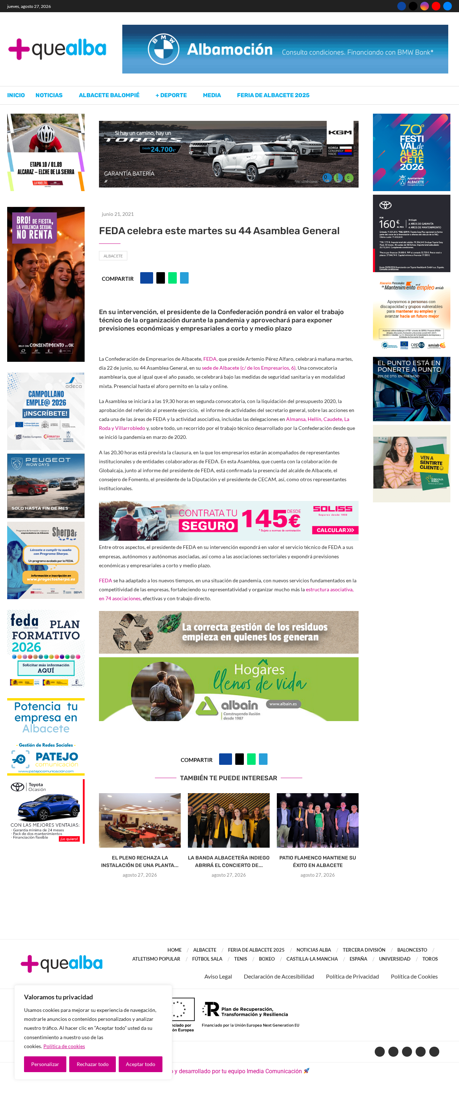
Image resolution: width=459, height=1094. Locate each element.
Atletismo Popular (156, 959)
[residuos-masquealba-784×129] (229, 615)
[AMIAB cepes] (411, 279)
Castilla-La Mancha (312, 959)
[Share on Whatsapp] (172, 278)
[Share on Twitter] (160, 278)
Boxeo (267, 959)
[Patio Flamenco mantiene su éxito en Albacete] (318, 820)
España (358, 959)
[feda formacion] (46, 613)
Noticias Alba (314, 950)
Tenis (240, 959)
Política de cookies (64, 1046)
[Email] (447, 6)
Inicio (16, 95)
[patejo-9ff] (46, 701)
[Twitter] (413, 6)
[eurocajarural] (411, 428)
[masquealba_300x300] (46, 525)
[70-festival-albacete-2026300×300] (411, 117)
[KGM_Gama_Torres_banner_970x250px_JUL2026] (229, 124)
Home (174, 950)
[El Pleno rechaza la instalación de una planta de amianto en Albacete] (140, 820)
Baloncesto (412, 950)
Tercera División (364, 950)
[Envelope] (434, 1052)
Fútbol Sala (207, 959)
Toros (430, 959)
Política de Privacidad (352, 976)
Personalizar (45, 1064)
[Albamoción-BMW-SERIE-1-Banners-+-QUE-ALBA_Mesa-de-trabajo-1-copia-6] (285, 28)
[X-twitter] (393, 1052)
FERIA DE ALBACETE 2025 (256, 950)
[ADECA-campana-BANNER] (46, 376)
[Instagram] (424, 6)
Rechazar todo (93, 1064)
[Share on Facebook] (146, 278)
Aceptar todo (140, 1064)
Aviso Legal (218, 976)
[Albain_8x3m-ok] (229, 662)
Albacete (113, 256)
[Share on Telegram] (184, 278)
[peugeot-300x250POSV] (411, 360)
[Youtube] (436, 6)
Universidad (395, 959)
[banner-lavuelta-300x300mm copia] (46, 117)
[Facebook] (401, 6)
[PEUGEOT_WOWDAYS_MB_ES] (46, 457)
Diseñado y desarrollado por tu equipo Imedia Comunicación (225, 1071)
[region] (93, 1032)
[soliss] (229, 505)
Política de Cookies (414, 976)
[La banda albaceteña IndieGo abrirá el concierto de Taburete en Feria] (229, 820)
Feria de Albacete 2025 (273, 95)
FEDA (105, 580)
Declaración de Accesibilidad (279, 976)
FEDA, (210, 359)
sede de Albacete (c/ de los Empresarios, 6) (248, 368)
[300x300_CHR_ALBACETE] (411, 198)
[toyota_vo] (46, 784)
